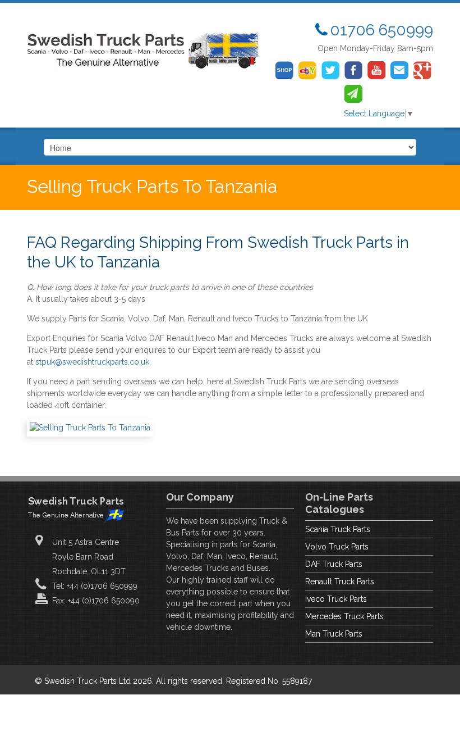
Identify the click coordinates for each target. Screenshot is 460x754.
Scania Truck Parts (337, 529)
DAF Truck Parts (333, 564)
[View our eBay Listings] (307, 70)
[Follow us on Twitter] (330, 70)
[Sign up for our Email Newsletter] (353, 94)
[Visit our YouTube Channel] (376, 70)
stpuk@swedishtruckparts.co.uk (92, 361)
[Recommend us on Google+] (422, 70)
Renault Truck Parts (339, 581)
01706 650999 (381, 30)
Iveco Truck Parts (336, 598)
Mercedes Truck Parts (344, 616)
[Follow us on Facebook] (353, 70)
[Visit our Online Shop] (284, 70)
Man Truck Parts (333, 633)
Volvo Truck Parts (337, 546)
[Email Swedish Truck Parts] (399, 70)
